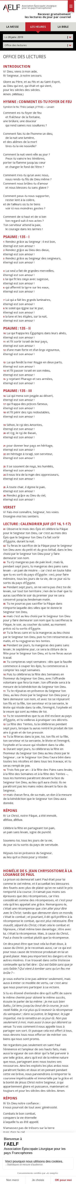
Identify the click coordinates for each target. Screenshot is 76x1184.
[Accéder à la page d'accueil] (11, 7)
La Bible (63, 26)
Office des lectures (36, 45)
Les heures (38, 26)
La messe (12, 26)
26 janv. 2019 (36, 37)
